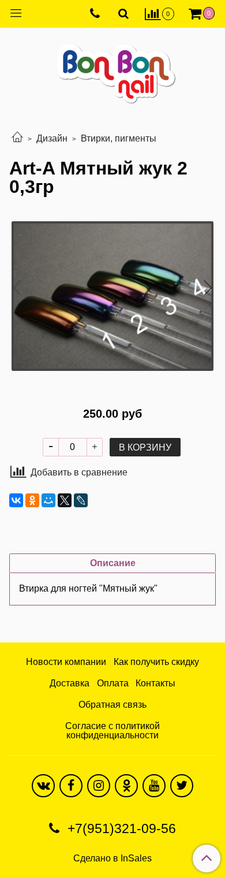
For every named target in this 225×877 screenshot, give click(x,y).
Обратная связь (112, 704)
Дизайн (52, 138)
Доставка (69, 683)
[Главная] (17, 138)
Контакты (155, 683)
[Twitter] (181, 785)
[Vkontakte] (43, 785)
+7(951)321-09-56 (120, 828)
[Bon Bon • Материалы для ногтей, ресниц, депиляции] (112, 69)
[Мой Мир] (48, 500)
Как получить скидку (156, 662)
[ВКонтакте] (16, 500)
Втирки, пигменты (118, 138)
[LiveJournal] (81, 500)
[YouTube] (154, 785)
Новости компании (66, 662)
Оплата (113, 683)
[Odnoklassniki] (126, 785)
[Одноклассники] (32, 500)
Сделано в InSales (112, 858)
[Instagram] (98, 785)
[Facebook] (70, 785)
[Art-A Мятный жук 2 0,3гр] (112, 296)
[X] (65, 500)
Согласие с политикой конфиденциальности (112, 730)
